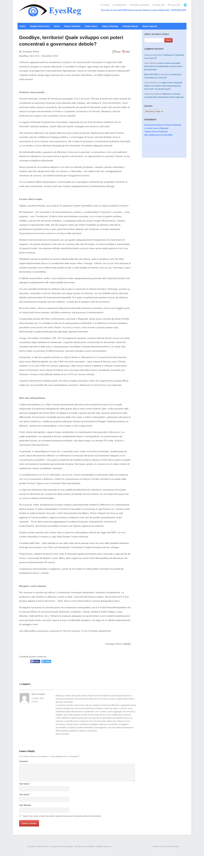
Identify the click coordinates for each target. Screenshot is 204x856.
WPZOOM (174, 846)
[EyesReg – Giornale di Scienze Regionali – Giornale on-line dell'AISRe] (51, 11)
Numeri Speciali (149, 26)
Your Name (24, 784)
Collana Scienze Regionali (156, 132)
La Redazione (119, 5)
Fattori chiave (91, 26)
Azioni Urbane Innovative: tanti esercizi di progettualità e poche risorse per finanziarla (163, 66)
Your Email (24, 794)
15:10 (35, 702)
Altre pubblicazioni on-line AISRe (158, 135)
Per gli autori (174, 5)
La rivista (104, 5)
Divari (57, 26)
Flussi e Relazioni (72, 26)
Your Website (25, 805)
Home (22, 26)
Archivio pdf (158, 5)
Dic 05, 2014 (39, 698)
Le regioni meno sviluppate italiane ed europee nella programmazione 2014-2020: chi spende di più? (163, 86)
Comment (23, 761)
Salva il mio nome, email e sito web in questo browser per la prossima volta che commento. (62, 816)
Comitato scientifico (139, 5)
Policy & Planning (110, 26)
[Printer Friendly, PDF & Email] (121, 53)
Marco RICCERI (151, 74)
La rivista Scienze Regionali (156, 128)
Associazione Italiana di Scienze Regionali (162, 125)
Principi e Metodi (130, 26)
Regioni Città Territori (39, 26)
